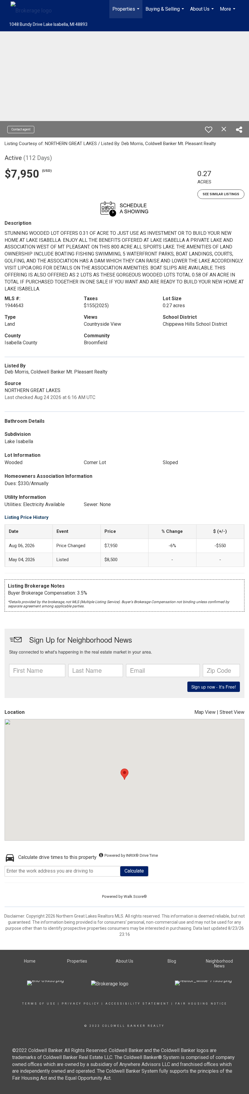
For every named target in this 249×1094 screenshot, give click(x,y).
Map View (205, 712)
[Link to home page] (34, 9)
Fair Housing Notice (201, 1003)
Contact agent (20, 129)
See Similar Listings (221, 194)
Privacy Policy (81, 1003)
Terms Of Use (39, 1003)
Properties (126, 12)
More (228, 12)
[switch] (208, 129)
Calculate (134, 871)
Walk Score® (135, 896)
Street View (232, 712)
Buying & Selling (165, 12)
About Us (202, 12)
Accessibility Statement (137, 1003)
